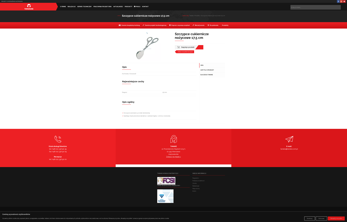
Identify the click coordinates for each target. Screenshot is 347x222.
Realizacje (71, 6)
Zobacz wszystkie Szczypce (185, 51)
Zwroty (194, 183)
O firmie (63, 6)
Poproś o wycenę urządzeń (180, 25)
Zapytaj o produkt (187, 47)
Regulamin (195, 178)
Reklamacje (195, 186)
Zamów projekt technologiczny (155, 25)
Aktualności (118, 6)
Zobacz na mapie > (173, 157)
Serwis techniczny (84, 6)
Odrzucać (321, 218)
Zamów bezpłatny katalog (130, 25)
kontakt (145, 6)
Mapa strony (196, 188)
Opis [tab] (201, 65)
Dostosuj (309, 218)
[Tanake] (28, 6)
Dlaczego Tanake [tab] (206, 74)
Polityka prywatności (198, 180)
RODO (194, 191)
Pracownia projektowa (102, 6)
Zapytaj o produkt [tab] (207, 70)
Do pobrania (213, 25)
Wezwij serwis (199, 25)
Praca (138, 6)
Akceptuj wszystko (336, 218)
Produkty (128, 6)
